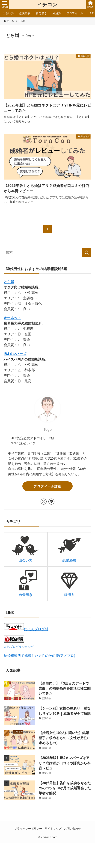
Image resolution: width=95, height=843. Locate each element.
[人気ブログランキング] (14, 641)
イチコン (47, 4)
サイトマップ (53, 828)
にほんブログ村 (36, 629)
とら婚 (9, 282)
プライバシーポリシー (28, 828)
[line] (51, 502)
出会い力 (26, 560)
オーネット (12, 318)
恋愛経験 (69, 560)
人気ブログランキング (19, 647)
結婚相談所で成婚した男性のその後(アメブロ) (39, 655)
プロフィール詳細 (47, 486)
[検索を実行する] (86, 252)
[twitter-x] (44, 502)
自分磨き (26, 595)
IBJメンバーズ (15, 354)
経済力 (69, 595)
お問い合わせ (72, 828)
